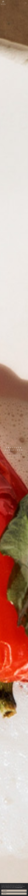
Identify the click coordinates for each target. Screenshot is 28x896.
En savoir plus (18, 887)
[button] (26, 3)
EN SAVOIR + (14, 456)
